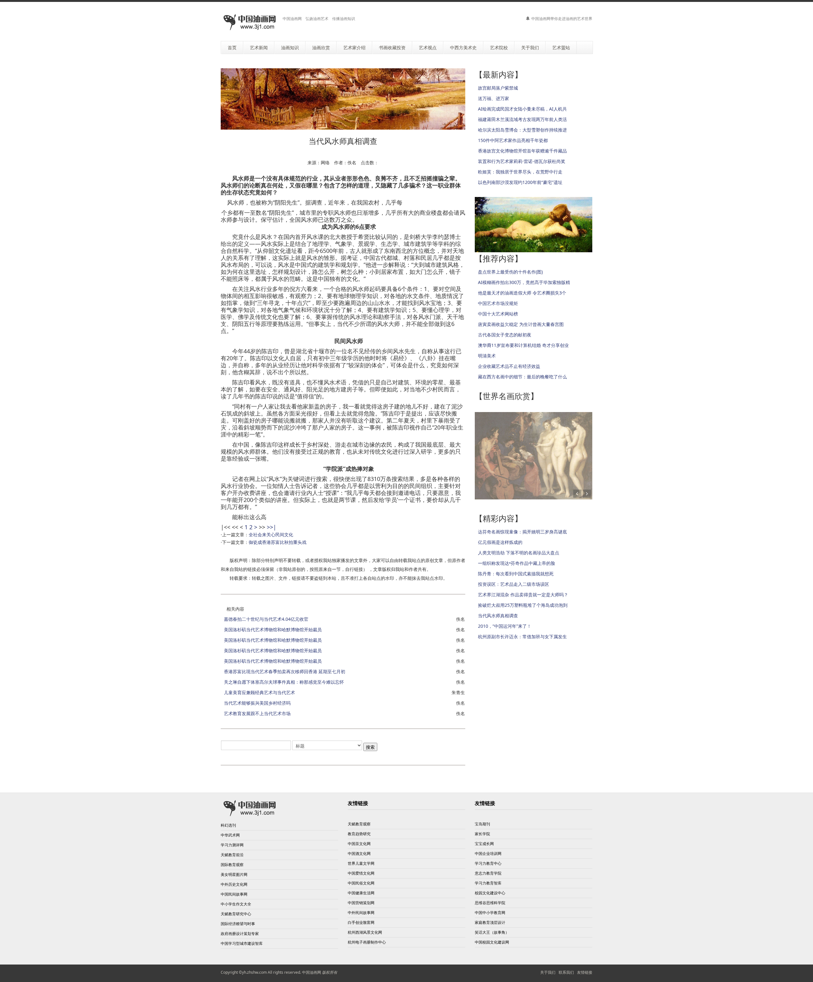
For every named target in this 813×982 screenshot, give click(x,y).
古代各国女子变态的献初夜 (504, 335)
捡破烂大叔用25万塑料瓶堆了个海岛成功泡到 (523, 605)
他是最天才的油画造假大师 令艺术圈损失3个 (522, 293)
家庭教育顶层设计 (490, 922)
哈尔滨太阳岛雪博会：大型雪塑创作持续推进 (522, 130)
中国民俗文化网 (361, 883)
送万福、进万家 (493, 98)
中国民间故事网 (234, 894)
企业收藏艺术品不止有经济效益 (509, 366)
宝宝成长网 (484, 843)
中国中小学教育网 (490, 912)
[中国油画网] (249, 22)
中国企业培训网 (488, 853)
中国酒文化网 (359, 853)
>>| (271, 527)
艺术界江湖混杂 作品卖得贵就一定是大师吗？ (523, 595)
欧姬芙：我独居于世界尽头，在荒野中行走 (520, 172)
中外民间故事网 (361, 912)
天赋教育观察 (359, 824)
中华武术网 (230, 835)
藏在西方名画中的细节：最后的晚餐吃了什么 (522, 377)
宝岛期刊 (482, 824)
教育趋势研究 (359, 833)
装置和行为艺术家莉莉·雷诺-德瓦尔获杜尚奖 (521, 161)
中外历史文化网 (234, 884)
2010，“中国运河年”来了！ (504, 626)
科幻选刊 (228, 825)
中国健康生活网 (361, 893)
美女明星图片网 (234, 874)
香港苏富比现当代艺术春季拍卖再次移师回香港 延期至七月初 (284, 671)
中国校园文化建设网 (492, 942)
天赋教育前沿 (232, 854)
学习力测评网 (232, 845)
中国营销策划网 (361, 902)
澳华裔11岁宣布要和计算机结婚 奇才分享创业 (523, 345)
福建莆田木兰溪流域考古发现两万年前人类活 (522, 119)
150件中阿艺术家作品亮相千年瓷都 (513, 140)
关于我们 (547, 972)
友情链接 (584, 972)
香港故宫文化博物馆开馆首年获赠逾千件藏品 (522, 151)
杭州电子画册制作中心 (367, 942)
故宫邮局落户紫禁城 (498, 88)
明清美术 (487, 356)
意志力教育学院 (488, 873)
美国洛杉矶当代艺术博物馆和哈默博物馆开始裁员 (273, 629)
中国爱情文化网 (361, 873)
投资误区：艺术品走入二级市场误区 (513, 584)
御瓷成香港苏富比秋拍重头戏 (277, 542)
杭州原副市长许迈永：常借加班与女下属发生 (522, 636)
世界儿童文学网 (361, 863)
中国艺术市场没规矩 (498, 303)
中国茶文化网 (359, 843)
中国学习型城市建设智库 (242, 943)
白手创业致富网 (361, 922)
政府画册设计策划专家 (240, 933)
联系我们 (566, 972)
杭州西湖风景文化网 (365, 932)
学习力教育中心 (488, 863)
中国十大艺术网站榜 (498, 314)
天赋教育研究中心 (236, 914)
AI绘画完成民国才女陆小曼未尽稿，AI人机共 (522, 109)
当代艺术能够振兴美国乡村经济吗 (257, 703)
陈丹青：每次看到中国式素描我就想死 (516, 574)
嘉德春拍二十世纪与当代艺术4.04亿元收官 (266, 619)
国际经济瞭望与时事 (238, 923)
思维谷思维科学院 (490, 902)
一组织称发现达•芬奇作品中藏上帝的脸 (516, 563)
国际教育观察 (232, 864)
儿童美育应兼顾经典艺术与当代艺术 (259, 692)
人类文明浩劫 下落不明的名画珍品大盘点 (518, 553)
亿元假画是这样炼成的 (500, 542)
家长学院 (482, 833)
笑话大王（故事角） (492, 932)
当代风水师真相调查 (498, 616)
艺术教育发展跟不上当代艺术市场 (257, 713)
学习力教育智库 (488, 883)
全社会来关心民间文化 (271, 535)
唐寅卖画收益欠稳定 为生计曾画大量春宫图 (521, 324)
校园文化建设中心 (490, 893)
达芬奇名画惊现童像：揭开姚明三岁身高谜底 (522, 532)
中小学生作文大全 (236, 904)
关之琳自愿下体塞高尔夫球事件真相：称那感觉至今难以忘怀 (284, 682)
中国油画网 (311, 972)
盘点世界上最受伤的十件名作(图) (510, 272)
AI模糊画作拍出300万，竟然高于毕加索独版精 (524, 282)
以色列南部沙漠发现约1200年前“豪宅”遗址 (520, 182)
